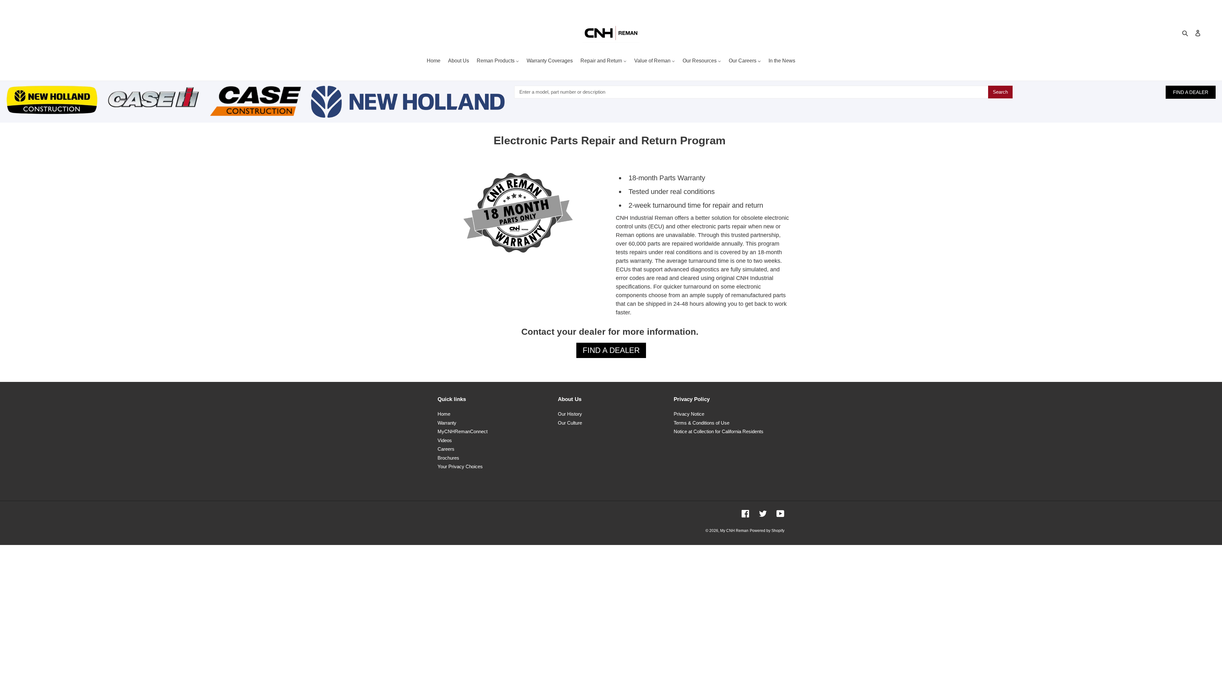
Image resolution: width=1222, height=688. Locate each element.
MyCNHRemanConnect (463, 431)
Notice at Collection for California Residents (718, 431)
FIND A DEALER (1190, 92)
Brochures (448, 458)
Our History (570, 414)
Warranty (447, 423)
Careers (446, 449)
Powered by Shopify (767, 530)
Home (444, 414)
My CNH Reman (734, 530)
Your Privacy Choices (460, 466)
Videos (445, 440)
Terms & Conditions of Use (701, 423)
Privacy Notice (689, 414)
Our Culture (570, 423)
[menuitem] (433, 61)
